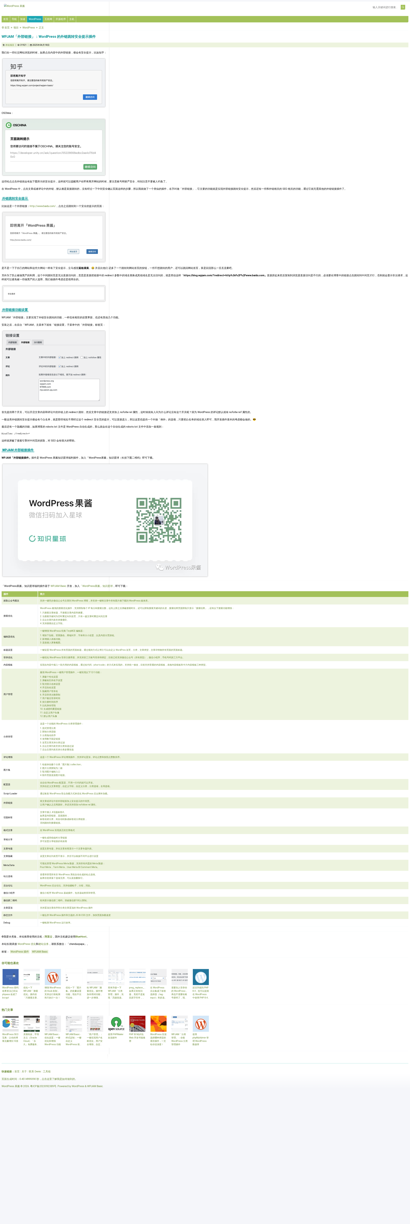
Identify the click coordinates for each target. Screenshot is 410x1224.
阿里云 (48, 936)
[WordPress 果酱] (14, 6)
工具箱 (47, 1071)
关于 (24, 1071)
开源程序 (61, 19)
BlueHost (80, 936)
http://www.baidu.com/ (43, 206)
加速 (22, 19)
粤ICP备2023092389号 (43, 1086)
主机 (71, 19)
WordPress (35, 19)
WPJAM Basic (58, 586)
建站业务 (43, 944)
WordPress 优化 (27, 944)
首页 (5, 19)
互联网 (48, 19)
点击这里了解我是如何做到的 (58, 1079)
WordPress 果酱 (11, 1086)
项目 (16, 27)
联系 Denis (35, 1071)
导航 (14, 19)
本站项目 (9, 45)
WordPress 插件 (20, 951)
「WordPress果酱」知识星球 (96, 586)
